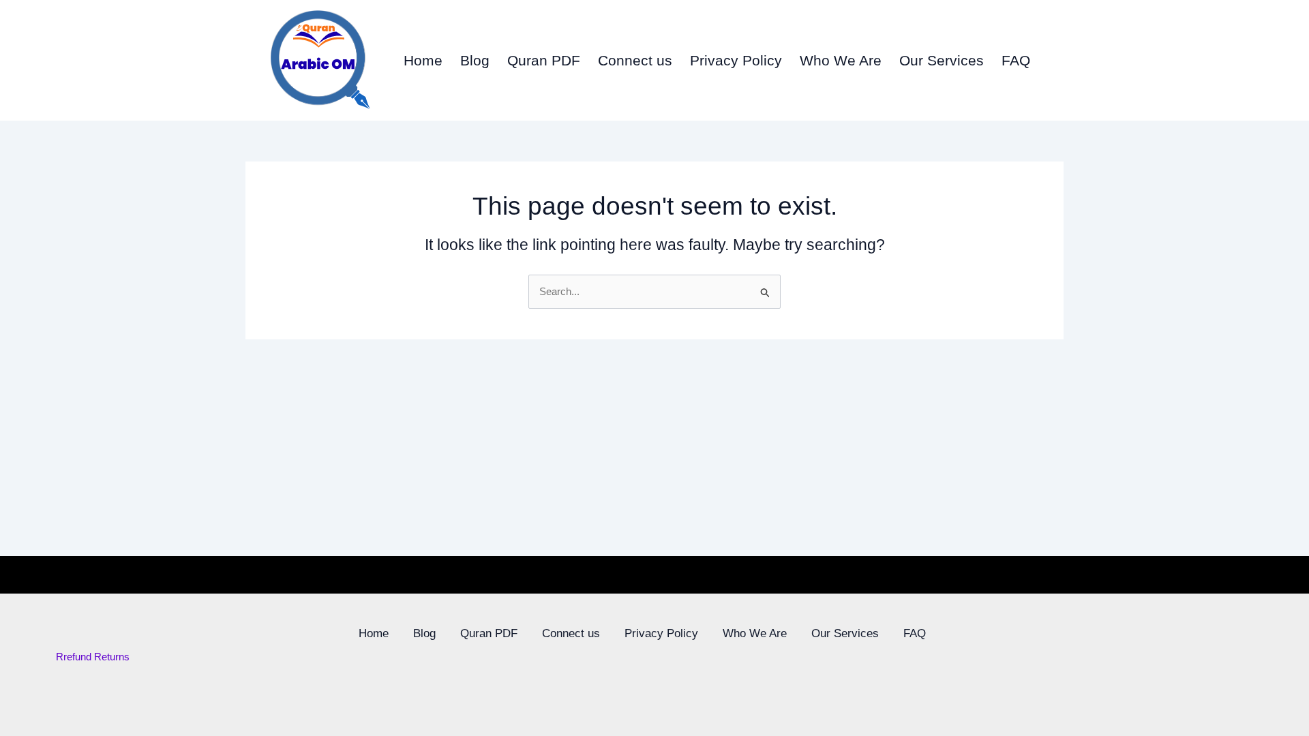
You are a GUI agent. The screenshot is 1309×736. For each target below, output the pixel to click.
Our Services (941, 60)
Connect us (635, 60)
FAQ (1016, 60)
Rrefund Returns (93, 656)
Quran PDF (543, 60)
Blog (475, 60)
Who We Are (841, 60)
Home (423, 60)
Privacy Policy (736, 60)
